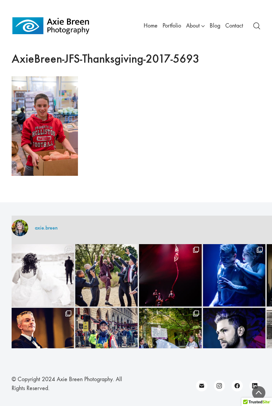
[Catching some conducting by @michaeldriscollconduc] (43, 339)
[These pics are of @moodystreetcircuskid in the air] (170, 275)
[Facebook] (237, 385)
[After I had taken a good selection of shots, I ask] (106, 275)
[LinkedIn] (255, 385)
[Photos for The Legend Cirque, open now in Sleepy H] (234, 275)
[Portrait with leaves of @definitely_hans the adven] (234, 339)
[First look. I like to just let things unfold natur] (43, 275)
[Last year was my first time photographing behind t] (106, 339)
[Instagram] (219, 385)
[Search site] (256, 26)
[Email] (201, 385)
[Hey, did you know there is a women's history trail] (170, 339)
